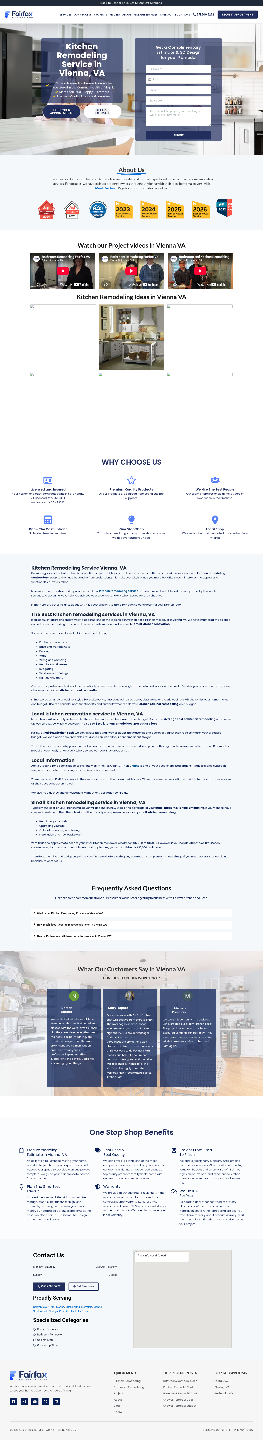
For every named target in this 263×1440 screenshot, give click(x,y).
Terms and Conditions (216, 1430)
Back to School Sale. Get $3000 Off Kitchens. (131, 2)
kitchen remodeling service (118, 591)
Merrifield (86, 1307)
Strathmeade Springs (45, 1311)
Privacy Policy (243, 1430)
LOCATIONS (182, 14)
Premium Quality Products (131, 489)
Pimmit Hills (66, 1311)
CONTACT (166, 14)
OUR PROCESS (83, 14)
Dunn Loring (72, 1307)
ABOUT (126, 14)
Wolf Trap (48, 1307)
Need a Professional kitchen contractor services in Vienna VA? (74, 936)
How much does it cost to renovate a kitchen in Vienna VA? (72, 924)
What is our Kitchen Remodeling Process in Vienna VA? (70, 913)
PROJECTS (100, 14)
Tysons (60, 1307)
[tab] (131, 913)
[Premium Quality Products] (131, 480)
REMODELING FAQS (146, 14)
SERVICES (65, 14)
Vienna (135, 766)
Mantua (98, 1307)
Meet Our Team (106, 188)
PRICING (114, 14)
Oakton (37, 1307)
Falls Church (82, 1311)
